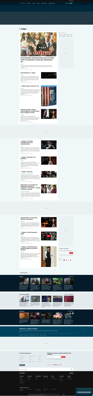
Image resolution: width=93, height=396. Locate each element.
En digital (22, 88)
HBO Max (45, 335)
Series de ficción (26, 335)
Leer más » (26, 67)
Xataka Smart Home (22, 381)
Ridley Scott (60, 34)
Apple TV (37, 335)
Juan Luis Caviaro (25, 122)
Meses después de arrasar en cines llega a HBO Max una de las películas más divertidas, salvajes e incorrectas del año (46, 321)
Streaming (21, 311)
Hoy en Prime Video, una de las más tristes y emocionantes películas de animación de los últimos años (23, 321)
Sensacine (37, 377)
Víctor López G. (25, 69)
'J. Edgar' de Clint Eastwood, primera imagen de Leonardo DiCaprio (29, 248)
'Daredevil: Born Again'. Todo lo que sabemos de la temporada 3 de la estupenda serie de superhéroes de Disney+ (68, 304)
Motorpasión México (54, 389)
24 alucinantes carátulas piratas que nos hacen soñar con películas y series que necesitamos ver (37, 60)
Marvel (60, 35)
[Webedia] (71, 0)
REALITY (33, 3)
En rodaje (22, 114)
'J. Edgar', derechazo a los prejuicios (28, 157)
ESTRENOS (28, 3)
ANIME (38, 3)
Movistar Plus (22, 357)
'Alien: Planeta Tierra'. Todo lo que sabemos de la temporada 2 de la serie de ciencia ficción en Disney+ (35, 304)
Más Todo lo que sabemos (68, 294)
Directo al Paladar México (45, 389)
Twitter (73, 3)
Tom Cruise (63, 35)
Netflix (67, 36)
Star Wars (68, 35)
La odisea (41, 335)
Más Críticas (71, 276)
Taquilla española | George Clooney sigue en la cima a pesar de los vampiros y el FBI (30, 111)
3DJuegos (29, 377)
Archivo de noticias (24, 272)
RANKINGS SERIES (52, 3)
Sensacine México (38, 389)
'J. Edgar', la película (26, 171)
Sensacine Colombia (38, 390)
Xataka (21, 377)
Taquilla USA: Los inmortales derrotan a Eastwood (29, 218)
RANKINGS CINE (44, 3)
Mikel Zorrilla (25, 95)
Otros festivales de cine (25, 191)
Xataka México (21, 389)
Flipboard (69, 3)
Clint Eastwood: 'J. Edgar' (28, 73)
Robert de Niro (63, 36)
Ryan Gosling (65, 34)
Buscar (72, 369)
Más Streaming (70, 311)
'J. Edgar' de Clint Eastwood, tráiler (29, 233)
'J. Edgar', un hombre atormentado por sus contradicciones (27, 142)
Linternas (39, 361)
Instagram (66, 3)
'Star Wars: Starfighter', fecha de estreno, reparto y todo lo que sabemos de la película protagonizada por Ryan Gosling (24, 304)
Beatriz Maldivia (25, 153)
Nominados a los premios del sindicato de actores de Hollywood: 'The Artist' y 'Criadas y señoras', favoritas (30, 187)
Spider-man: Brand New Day (32, 362)
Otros (22, 64)
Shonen (71, 36)
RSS (68, 260)
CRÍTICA (23, 3)
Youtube (71, 3)
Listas (39, 357)
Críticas (22, 75)
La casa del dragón (22, 361)
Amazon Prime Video (32, 335)
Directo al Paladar (45, 377)
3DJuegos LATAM (30, 389)
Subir (71, 373)
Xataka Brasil (21, 390)
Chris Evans (69, 34)
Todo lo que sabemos (24, 294)
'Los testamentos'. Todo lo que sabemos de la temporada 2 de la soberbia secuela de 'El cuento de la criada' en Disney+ (57, 304)
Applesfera (21, 380)
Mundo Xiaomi (22, 383)
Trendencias (60, 377)
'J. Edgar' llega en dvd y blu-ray (30, 86)
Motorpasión (53, 377)
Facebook (68, 3)
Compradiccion (61, 380)
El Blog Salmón (69, 377)
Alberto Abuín (25, 82)
